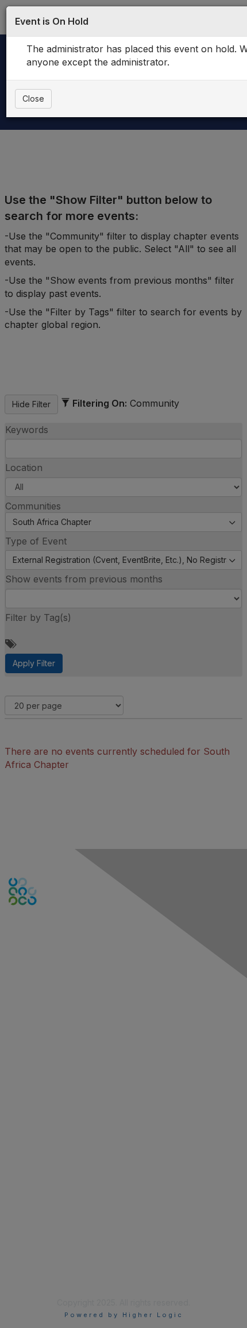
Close (33, 98)
